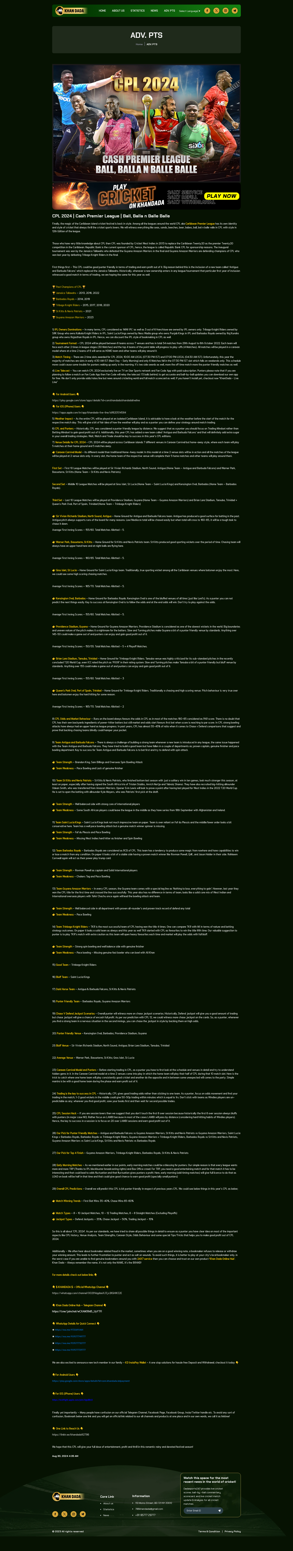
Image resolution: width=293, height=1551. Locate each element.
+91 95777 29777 (145, 1515)
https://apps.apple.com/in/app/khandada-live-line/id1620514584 (89, 412)
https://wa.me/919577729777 (70, 1350)
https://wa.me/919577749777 (70, 1336)
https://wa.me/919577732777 (70, 1343)
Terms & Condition (209, 1531)
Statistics (138, 10)
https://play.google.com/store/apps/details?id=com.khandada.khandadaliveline (96, 400)
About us (118, 10)
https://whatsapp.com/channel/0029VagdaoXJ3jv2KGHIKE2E (87, 1292)
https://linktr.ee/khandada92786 (70, 1434)
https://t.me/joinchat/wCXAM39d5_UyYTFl (77, 1311)
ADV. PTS (169, 10)
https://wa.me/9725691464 (69, 1330)
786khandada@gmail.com (149, 1508)
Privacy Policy (233, 1531)
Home (102, 10)
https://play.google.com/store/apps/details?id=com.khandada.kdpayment (91, 1381)
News (154, 10)
